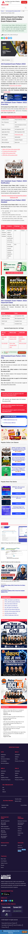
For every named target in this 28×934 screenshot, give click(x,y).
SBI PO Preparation (5, 820)
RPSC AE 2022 (22, 343)
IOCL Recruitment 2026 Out (11, 603)
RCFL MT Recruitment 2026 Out (12, 609)
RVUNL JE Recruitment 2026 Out (12, 611)
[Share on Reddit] (6, 38)
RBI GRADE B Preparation (4, 837)
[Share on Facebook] (9, 38)
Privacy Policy (5, 927)
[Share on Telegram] (4, 38)
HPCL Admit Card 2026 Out (11, 605)
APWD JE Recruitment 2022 (8, 153)
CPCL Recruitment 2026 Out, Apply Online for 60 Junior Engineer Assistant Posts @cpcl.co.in (13, 722)
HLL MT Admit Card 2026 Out (11, 607)
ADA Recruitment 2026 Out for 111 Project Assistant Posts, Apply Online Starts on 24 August (14, 727)
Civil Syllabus (4, 761)
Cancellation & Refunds (7, 925)
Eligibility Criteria (4, 777)
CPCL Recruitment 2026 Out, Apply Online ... (10, 581)
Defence (19, 830)
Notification (3, 754)
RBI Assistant (4, 834)
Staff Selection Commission (21, 824)
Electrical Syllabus (5, 763)
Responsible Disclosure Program (9, 923)
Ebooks (2, 865)
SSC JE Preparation (5, 828)
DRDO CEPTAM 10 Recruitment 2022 (11, 149)
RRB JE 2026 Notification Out (10, 419)
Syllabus (3, 756)
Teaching (20, 828)
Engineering (20, 832)
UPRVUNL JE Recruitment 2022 (9, 155)
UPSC (19, 835)
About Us (20, 845)
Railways (20, 826)
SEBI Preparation (5, 826)
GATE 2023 (22, 332)
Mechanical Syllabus (5, 758)
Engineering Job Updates (15, 85)
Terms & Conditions (17, 925)
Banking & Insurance (22, 820)
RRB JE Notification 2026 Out (11, 615)
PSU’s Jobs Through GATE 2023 (13, 345)
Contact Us (20, 847)
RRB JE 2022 (13, 332)
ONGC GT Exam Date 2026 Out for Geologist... (11, 543)
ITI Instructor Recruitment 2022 (9, 151)
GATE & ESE (4, 845)
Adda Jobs (3, 807)
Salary (16, 758)
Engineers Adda (4, 805)
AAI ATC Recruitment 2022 (22, 339)
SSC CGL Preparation (3, 831)
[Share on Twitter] (11, 38)
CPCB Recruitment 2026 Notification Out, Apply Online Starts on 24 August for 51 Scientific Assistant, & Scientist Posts (14, 734)
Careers (22, 850)
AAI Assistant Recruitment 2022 (13, 11)
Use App (24, 2)
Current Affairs (24, 805)
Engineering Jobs (19, 134)
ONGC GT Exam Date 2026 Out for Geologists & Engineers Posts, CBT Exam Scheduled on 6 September (13, 712)
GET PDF (25, 931)
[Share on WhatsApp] (2, 38)
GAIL (3, 789)
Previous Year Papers (19, 761)
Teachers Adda (18, 798)
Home (2, 11)
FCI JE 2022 (4, 343)
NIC (3, 787)
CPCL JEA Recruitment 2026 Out (12, 601)
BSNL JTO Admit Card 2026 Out (12, 600)
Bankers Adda (18, 801)
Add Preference (21, 352)
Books (2, 867)
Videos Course (4, 863)
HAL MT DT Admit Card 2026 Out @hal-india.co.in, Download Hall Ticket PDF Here (14, 717)
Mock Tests (3, 858)
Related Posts (4, 523)
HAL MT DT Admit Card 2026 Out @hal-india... (11, 562)
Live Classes (4, 861)
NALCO (4, 791)
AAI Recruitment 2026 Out (10, 422)
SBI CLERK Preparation (3, 824)
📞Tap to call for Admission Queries (14, 272)
